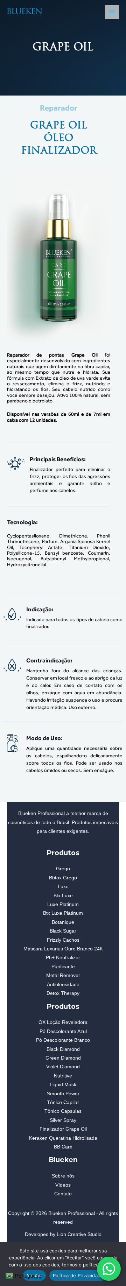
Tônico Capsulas (63, 1111)
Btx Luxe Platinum (63, 913)
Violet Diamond (63, 1066)
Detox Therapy (63, 993)
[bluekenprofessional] (24, 12)
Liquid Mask (63, 1084)
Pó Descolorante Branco (63, 1040)
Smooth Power (63, 1093)
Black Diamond (63, 1049)
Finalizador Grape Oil (63, 1129)
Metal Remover (63, 975)
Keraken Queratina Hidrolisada (63, 1138)
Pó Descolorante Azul (63, 1031)
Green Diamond (63, 1058)
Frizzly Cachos (63, 940)
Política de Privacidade (78, 1275)
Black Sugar (63, 931)
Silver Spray (63, 1120)
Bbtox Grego (63, 877)
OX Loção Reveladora (63, 1022)
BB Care (63, 1147)
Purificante (63, 966)
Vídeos (63, 1185)
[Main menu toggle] (112, 12)
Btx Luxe (63, 895)
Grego (63, 868)
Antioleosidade (63, 984)
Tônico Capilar (63, 1102)
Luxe (63, 886)
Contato (63, 1193)
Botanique (63, 922)
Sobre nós (63, 1176)
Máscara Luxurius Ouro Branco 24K (63, 948)
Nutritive (63, 1075)
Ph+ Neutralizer (63, 957)
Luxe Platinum (63, 904)
